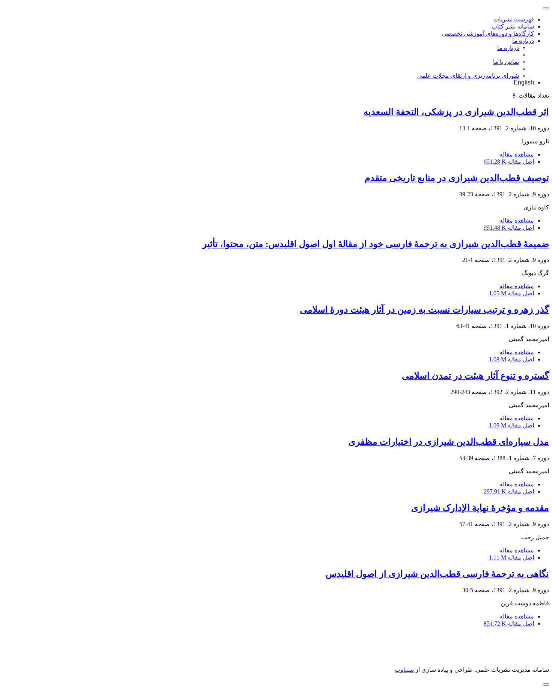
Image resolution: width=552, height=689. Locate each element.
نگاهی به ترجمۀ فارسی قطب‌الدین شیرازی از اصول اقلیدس (437, 574)
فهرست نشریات (513, 19)
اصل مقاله (509, 161)
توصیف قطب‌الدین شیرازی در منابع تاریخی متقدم (457, 178)
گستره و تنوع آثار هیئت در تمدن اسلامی (475, 376)
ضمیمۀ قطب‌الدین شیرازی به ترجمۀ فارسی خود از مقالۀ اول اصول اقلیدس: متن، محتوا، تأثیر (375, 244)
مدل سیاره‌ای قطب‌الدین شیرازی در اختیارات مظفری (448, 442)
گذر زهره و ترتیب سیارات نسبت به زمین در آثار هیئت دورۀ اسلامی (424, 309)
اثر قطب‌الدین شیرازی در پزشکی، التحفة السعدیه (456, 112)
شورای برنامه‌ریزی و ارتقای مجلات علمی (468, 75)
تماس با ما (506, 62)
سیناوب (404, 669)
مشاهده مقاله (516, 154)
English (524, 82)
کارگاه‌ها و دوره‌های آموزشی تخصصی (488, 33)
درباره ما (523, 41)
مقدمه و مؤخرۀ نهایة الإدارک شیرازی (480, 508)
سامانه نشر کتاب (513, 26)
